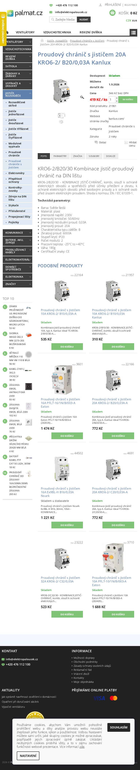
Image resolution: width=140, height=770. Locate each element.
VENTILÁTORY (25, 32)
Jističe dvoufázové (16, 121)
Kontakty (79, 678)
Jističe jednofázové (16, 112)
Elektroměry (17, 173)
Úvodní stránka (7, 32)
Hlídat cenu (133, 144)
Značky (10, 284)
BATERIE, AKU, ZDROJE (14, 241)
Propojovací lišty (19, 216)
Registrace (131, 5)
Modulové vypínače (15, 145)
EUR (134, 20)
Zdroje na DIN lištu (17, 198)
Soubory (94, 156)
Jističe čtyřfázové (15, 136)
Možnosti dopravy (84, 657)
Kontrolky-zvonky (15, 189)
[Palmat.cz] (25, 13)
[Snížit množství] (116, 101)
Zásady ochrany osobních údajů (92, 665)
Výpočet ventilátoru (13, 706)
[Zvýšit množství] (116, 98)
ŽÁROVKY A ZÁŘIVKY (12, 75)
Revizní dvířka (91, 32)
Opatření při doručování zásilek (20, 701)
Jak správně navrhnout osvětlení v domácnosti (29, 696)
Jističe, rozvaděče (13, 94)
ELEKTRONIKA (14, 276)
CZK (128, 20)
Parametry (60, 156)
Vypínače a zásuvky (13, 85)
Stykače (14, 205)
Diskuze (110, 156)
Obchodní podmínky (85, 661)
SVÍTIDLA (11, 66)
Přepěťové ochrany (15, 180)
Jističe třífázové (18, 129)
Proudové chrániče (15, 153)
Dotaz (102, 142)
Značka (77, 156)
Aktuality (11, 690)
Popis (44, 156)
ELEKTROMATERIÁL (16, 259)
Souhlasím (118, 727)
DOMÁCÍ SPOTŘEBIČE (13, 268)
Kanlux (113, 111)
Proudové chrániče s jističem (15, 164)
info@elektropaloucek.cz (22, 659)
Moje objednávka (84, 682)
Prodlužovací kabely (15, 251)
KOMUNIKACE (14, 232)
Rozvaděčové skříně (17, 104)
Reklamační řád (83, 669)
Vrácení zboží (81, 674)
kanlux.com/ (116, 118)
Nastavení (28, 756)
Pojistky (14, 222)
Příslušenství (17, 211)
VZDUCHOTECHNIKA (57, 32)
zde (81, 747)
